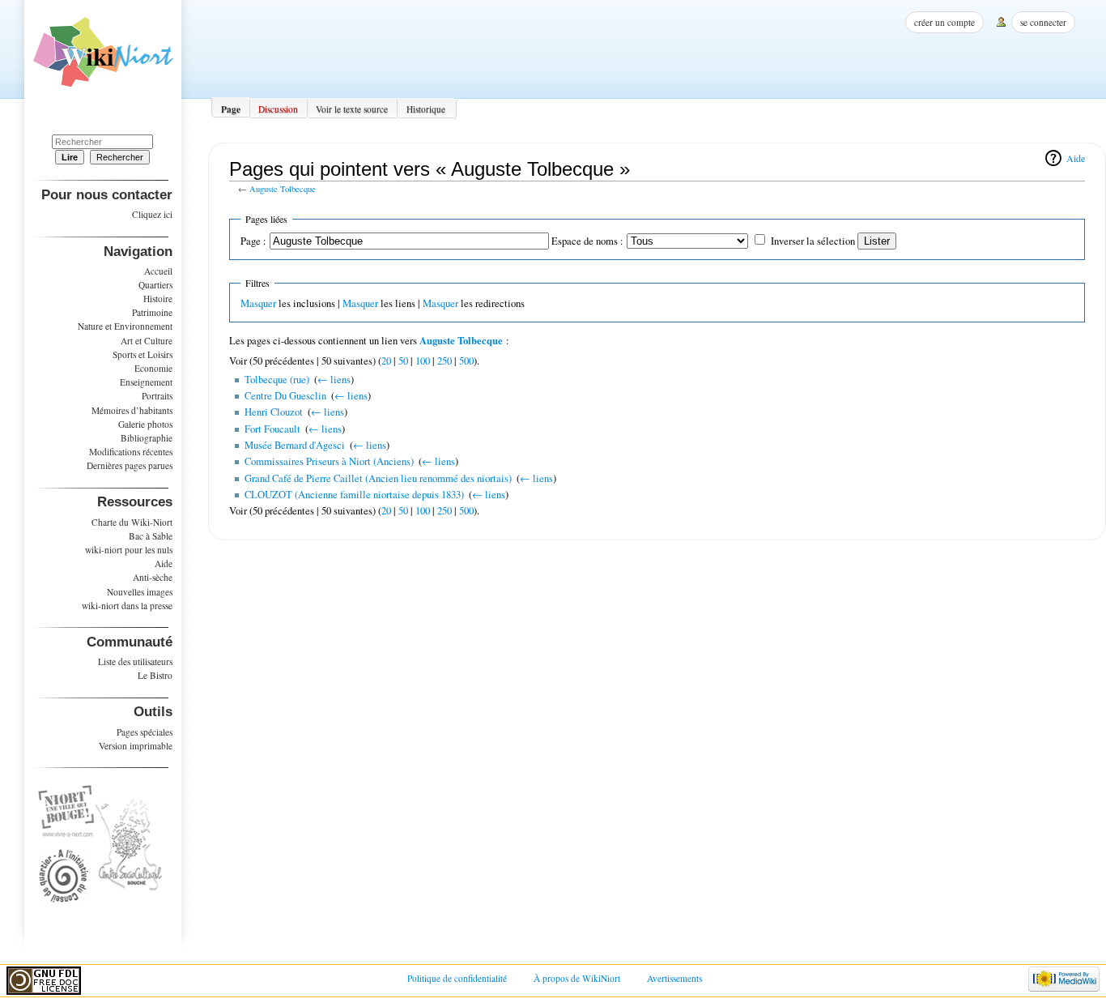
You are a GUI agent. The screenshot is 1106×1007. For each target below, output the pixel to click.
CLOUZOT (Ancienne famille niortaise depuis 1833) (354, 494)
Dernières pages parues (129, 465)
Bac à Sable (150, 536)
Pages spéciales (144, 732)
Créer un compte (944, 22)
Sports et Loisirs (142, 354)
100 (422, 361)
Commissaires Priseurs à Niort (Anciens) (329, 461)
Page (230, 109)
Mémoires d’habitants (131, 410)
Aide (1075, 157)
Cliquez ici (152, 214)
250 (444, 361)
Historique (425, 109)
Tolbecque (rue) (277, 379)
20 (386, 361)
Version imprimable (135, 746)
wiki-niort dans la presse (127, 606)
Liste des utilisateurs (135, 661)
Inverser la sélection (813, 241)
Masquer (258, 303)
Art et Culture (146, 341)
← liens (334, 379)
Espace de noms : (587, 241)
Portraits (157, 396)
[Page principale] (103, 57)
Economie (153, 368)
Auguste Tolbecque (282, 188)
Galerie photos (145, 424)
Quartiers (155, 285)
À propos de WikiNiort (577, 978)
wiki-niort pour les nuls (128, 550)
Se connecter (1043, 22)
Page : (253, 241)
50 (403, 361)
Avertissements (674, 978)
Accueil (158, 271)
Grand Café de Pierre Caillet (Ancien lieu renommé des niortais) (378, 478)
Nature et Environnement (125, 326)
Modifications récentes (130, 452)
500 (466, 361)
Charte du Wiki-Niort (131, 522)
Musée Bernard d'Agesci (295, 445)
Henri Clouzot (274, 412)
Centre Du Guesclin (285, 396)
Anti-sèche (152, 577)
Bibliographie (146, 438)
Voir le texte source (352, 109)
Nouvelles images (139, 592)
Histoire (157, 298)
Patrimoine (152, 312)
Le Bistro (155, 675)
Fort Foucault (272, 429)
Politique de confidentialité (457, 978)
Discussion (278, 109)
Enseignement (146, 382)
